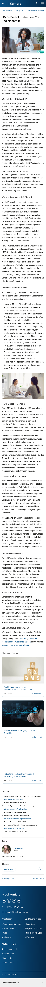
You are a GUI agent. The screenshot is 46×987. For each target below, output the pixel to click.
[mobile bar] (42, 4)
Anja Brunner (18, 848)
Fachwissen (8, 869)
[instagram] (9, 901)
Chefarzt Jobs (8, 962)
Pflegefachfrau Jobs (33, 928)
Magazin (19, 11)
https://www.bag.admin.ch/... (14, 799)
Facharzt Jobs (8, 954)
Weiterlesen (36, 694)
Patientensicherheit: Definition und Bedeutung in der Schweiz (19, 775)
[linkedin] (19, 901)
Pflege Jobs (30, 924)
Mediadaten (7, 937)
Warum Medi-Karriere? (11, 924)
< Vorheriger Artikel (8, 879)
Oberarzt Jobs (8, 958)
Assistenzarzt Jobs (10, 949)
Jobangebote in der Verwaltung (15, 645)
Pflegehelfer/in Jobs (33, 933)
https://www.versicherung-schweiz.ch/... (18, 819)
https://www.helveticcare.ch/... (14, 828)
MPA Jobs (23, 638)
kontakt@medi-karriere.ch (16, 912)
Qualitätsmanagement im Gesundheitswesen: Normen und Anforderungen (18, 689)
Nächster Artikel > (38, 879)
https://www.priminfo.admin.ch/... (15, 809)
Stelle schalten (8, 928)
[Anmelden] (37, 4)
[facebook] (14, 901)
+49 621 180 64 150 (14, 907)
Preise (4, 933)
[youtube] (4, 901)
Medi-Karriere (7, 11)
